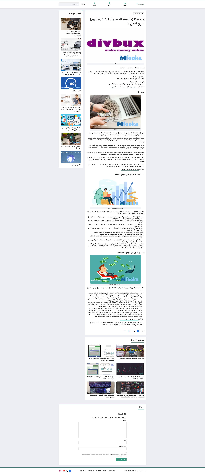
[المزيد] (124, 331)
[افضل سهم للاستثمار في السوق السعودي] (130, 353)
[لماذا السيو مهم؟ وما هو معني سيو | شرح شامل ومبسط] (71, 122)
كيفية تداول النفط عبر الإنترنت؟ (129, 319)
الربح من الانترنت (139, 14)
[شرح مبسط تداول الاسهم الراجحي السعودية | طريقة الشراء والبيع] (101, 371)
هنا (114, 218)
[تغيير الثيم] (83, 4)
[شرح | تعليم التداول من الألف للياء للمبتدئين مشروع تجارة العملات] (130, 371)
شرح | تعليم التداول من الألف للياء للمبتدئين (125, 87)
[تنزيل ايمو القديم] (71, 84)
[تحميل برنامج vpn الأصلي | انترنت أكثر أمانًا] (71, 141)
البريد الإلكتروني (122, 446)
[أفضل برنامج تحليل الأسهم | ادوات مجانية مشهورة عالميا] (101, 389)
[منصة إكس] (133, 331)
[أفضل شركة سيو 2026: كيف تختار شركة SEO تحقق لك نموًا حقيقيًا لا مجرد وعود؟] (71, 103)
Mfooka (137, 68)
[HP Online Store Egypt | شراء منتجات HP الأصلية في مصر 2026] (71, 67)
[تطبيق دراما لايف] (71, 158)
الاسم (125, 440)
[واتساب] (129, 331)
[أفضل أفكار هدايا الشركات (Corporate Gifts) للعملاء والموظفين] (71, 27)
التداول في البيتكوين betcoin (130, 169)
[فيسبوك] (138, 331)
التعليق (124, 421)
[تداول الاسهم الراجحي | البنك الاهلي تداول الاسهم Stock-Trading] (101, 353)
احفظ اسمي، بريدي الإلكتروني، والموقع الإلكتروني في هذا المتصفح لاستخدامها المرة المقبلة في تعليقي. (104, 455)
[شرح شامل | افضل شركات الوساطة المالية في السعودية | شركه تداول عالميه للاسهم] (130, 389)
